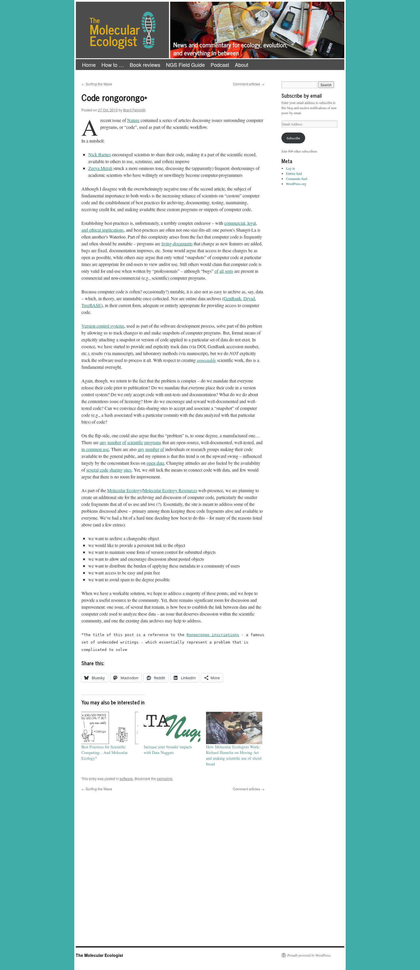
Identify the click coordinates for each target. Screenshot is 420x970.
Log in (290, 168)
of (216, 271)
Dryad (249, 298)
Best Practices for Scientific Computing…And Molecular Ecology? (104, 752)
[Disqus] (172, 862)
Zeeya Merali (100, 168)
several (92, 470)
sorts (229, 271)
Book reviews (145, 64)
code (104, 470)
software (126, 778)
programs (152, 442)
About (241, 64)
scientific (135, 442)
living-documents (177, 243)
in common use (95, 449)
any (103, 442)
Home (89, 64)
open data (155, 463)
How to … (112, 64)
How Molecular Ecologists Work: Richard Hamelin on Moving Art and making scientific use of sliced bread (233, 755)
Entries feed (294, 173)
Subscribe (293, 138)
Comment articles (248, 83)
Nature (133, 120)
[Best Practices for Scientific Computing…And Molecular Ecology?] (109, 728)
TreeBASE (91, 305)
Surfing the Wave (96, 83)
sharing (116, 470)
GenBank (232, 298)
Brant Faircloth (134, 109)
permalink (164, 778)
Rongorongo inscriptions (213, 635)
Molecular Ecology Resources (170, 490)
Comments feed (296, 178)
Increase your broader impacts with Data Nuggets (168, 749)
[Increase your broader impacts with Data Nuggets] (172, 728)
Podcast (220, 64)
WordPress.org (296, 183)
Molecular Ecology (124, 490)
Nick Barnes (99, 154)
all (221, 271)
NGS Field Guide (185, 64)
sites (127, 470)
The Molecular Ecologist (99, 955)
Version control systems (102, 326)
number (114, 442)
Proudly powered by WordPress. (309, 955)
